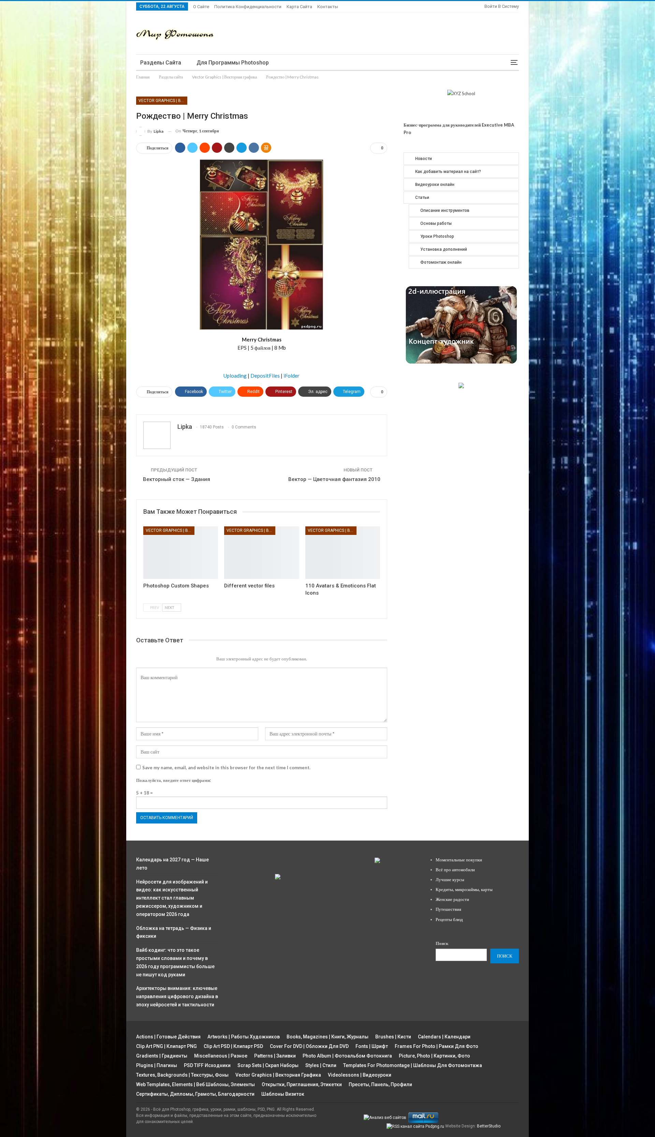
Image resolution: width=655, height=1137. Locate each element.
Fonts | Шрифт (371, 1046)
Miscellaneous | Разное (220, 1056)
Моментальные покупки (459, 859)
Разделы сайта (160, 62)
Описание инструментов (444, 210)
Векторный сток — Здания (176, 479)
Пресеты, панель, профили (380, 1084)
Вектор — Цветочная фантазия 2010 (334, 479)
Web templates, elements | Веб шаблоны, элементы (195, 1084)
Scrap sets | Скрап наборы (268, 1065)
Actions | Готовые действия (168, 1036)
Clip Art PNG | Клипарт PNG (166, 1046)
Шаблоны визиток (282, 1094)
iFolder (291, 376)
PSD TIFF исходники (207, 1065)
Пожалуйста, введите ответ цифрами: (173, 780)
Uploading (235, 376)
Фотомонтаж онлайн (441, 262)
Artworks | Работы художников (243, 1036)
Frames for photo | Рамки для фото (436, 1046)
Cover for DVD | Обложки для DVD (309, 1046)
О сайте (201, 6)
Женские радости (452, 899)
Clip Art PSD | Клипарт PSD (233, 1046)
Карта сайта (299, 6)
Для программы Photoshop (232, 62)
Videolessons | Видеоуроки (359, 1075)
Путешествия (448, 909)
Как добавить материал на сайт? (448, 171)
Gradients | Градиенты (161, 1056)
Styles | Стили (320, 1065)
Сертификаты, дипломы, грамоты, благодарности (195, 1094)
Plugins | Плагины (156, 1065)
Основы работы (436, 223)
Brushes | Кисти (393, 1036)
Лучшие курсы (450, 879)
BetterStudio (488, 1126)
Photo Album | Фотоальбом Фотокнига (347, 1056)
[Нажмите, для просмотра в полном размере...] (261, 244)
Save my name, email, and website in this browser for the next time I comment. (226, 767)
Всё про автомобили (455, 869)
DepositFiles (265, 376)
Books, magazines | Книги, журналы (327, 1036)
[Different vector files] (261, 552)
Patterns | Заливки (275, 1056)
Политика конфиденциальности (247, 6)
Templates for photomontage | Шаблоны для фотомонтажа (412, 1065)
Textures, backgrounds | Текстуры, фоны (182, 1075)
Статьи (422, 197)
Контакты (327, 6)
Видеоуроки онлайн (434, 184)
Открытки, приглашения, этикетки (302, 1084)
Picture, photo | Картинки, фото (434, 1056)
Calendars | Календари (444, 1036)
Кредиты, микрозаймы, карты (464, 889)
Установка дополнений (443, 249)
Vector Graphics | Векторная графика (163, 100)
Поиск (442, 943)
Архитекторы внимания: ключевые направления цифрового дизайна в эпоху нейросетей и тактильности (177, 996)
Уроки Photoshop (437, 236)
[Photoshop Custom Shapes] (180, 552)
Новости (423, 158)
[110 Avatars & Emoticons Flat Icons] (342, 552)
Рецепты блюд (449, 919)
